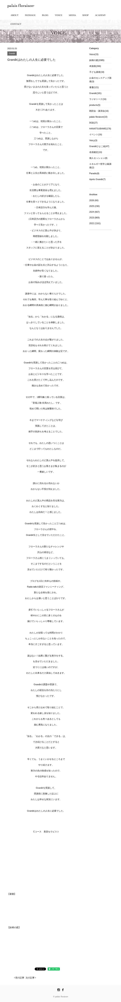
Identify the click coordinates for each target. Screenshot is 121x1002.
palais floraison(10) (98, 117)
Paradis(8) (94, 173)
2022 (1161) (95, 223)
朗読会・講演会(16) (99, 111)
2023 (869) (94, 217)
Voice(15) (93, 54)
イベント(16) (95, 134)
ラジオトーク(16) (97, 99)
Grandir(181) (95, 93)
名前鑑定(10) (95, 152)
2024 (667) (94, 212)
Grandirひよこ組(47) (99, 146)
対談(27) (93, 122)
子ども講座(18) (96, 72)
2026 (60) (93, 200)
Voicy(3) (93, 140)
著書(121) (94, 87)
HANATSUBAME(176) (100, 128)
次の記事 (30, 977)
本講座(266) (95, 66)
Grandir (12, 53)
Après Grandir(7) (97, 179)
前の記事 (19, 977)
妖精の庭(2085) (96, 60)
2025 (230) (94, 206)
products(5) (94, 105)
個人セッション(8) (98, 158)
